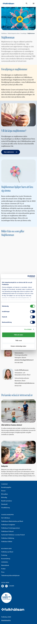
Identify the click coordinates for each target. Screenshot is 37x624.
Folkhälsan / (4, 33)
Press (2, 572)
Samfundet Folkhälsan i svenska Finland (13, 535)
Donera (3, 491)
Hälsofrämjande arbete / (14, 33)
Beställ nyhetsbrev (6, 501)
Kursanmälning (5, 558)
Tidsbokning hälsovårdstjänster (10, 575)
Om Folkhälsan (5, 518)
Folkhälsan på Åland (7, 552)
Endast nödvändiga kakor (18, 346)
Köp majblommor (9, 152)
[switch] (32, 311)
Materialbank (5, 565)
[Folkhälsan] (8, 3)
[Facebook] (2, 586)
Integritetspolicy (6, 620)
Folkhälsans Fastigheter (8, 524)
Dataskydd (4, 504)
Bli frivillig (4, 497)
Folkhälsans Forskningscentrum (10, 528)
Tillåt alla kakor (18, 335)
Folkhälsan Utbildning (7, 538)
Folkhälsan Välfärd (6, 541)
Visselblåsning (5, 507)
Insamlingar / (24, 33)
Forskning (4, 555)
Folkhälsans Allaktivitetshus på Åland (12, 521)
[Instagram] (6, 586)
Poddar (3, 569)
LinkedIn (11, 586)
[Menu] (33, 3)
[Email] (24, 360)
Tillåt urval (18, 340)
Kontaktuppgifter (6, 487)
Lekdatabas (4, 562)
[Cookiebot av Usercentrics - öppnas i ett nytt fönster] (27, 276)
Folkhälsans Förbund (7, 531)
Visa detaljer (28, 329)
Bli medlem (4, 494)
